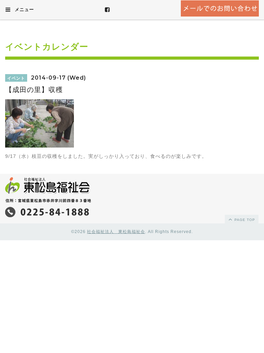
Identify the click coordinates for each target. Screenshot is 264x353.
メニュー (23, 9)
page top (244, 220)
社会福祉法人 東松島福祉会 (116, 231)
